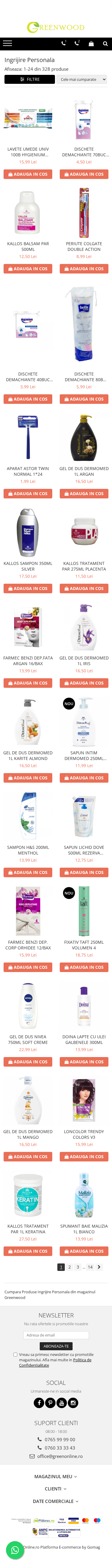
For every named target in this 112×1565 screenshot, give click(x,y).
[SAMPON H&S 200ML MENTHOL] (28, 817)
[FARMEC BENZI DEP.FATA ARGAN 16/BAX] (28, 627)
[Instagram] (73, 1403)
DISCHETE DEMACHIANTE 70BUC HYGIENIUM (84, 151)
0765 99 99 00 (59, 1439)
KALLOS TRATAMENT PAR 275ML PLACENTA (84, 566)
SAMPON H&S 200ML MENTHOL (28, 850)
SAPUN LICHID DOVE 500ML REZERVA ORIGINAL (84, 850)
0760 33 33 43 (59, 1448)
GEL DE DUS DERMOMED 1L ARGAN (84, 471)
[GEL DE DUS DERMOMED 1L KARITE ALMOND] (28, 722)
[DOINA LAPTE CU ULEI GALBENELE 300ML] (84, 1006)
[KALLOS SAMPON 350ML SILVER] (28, 532)
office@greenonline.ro (59, 1456)
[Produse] (8, 45)
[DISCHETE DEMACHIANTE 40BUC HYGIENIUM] (28, 325)
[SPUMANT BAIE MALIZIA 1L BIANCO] (84, 1195)
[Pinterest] (50, 1403)
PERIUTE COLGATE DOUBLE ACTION (84, 246)
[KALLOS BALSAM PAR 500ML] (28, 213)
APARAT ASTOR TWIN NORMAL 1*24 (28, 471)
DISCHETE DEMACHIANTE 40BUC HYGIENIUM (28, 376)
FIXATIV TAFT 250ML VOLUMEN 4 (84, 945)
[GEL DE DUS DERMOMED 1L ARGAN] (84, 438)
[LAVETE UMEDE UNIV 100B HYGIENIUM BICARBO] (28, 118)
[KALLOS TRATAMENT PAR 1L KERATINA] (28, 1195)
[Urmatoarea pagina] (99, 1267)
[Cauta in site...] (105, 44)
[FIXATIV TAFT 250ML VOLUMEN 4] (84, 911)
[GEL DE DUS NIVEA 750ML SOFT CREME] (28, 1006)
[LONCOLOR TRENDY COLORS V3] (84, 1101)
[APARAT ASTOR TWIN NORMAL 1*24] (28, 438)
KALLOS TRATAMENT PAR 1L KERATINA (28, 1229)
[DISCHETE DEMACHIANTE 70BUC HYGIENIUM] (84, 118)
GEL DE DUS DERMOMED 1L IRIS (84, 660)
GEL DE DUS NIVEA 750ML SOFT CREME (28, 1039)
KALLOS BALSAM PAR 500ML (28, 246)
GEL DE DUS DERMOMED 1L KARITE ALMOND (28, 755)
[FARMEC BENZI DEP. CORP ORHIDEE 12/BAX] (28, 911)
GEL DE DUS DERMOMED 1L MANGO (28, 1134)
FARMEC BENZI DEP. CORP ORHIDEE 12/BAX (28, 945)
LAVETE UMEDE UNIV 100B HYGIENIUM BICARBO (28, 151)
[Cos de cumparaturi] (91, 44)
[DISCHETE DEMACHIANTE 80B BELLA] (84, 325)
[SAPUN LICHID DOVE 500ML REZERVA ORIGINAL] (84, 817)
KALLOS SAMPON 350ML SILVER (28, 566)
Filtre (32, 79)
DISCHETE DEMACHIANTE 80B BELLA (84, 376)
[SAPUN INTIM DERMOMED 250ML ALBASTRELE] (84, 722)
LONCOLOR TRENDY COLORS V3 (84, 1134)
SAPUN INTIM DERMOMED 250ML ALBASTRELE (84, 755)
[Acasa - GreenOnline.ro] (56, 27)
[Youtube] (61, 1403)
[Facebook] (39, 1403)
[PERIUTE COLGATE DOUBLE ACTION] (84, 213)
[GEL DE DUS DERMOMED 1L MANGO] (28, 1101)
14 (90, 1267)
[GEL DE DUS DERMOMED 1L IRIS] (84, 627)
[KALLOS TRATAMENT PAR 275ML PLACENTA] (84, 532)
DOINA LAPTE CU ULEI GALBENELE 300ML (84, 1039)
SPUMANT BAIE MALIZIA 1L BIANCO (84, 1229)
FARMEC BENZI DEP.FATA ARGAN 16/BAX (28, 660)
